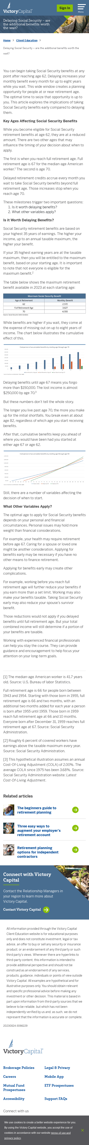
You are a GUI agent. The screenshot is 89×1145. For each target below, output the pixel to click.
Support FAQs (55, 1098)
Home (7, 40)
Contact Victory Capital (22, 909)
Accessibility (13, 1098)
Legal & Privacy (57, 1067)
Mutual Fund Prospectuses (14, 1087)
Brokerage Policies (18, 1067)
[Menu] (81, 6)
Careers (9, 1076)
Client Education (26, 40)
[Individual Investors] (17, 8)
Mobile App (54, 1076)
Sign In (64, 8)
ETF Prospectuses (59, 1085)
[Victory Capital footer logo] (23, 1053)
